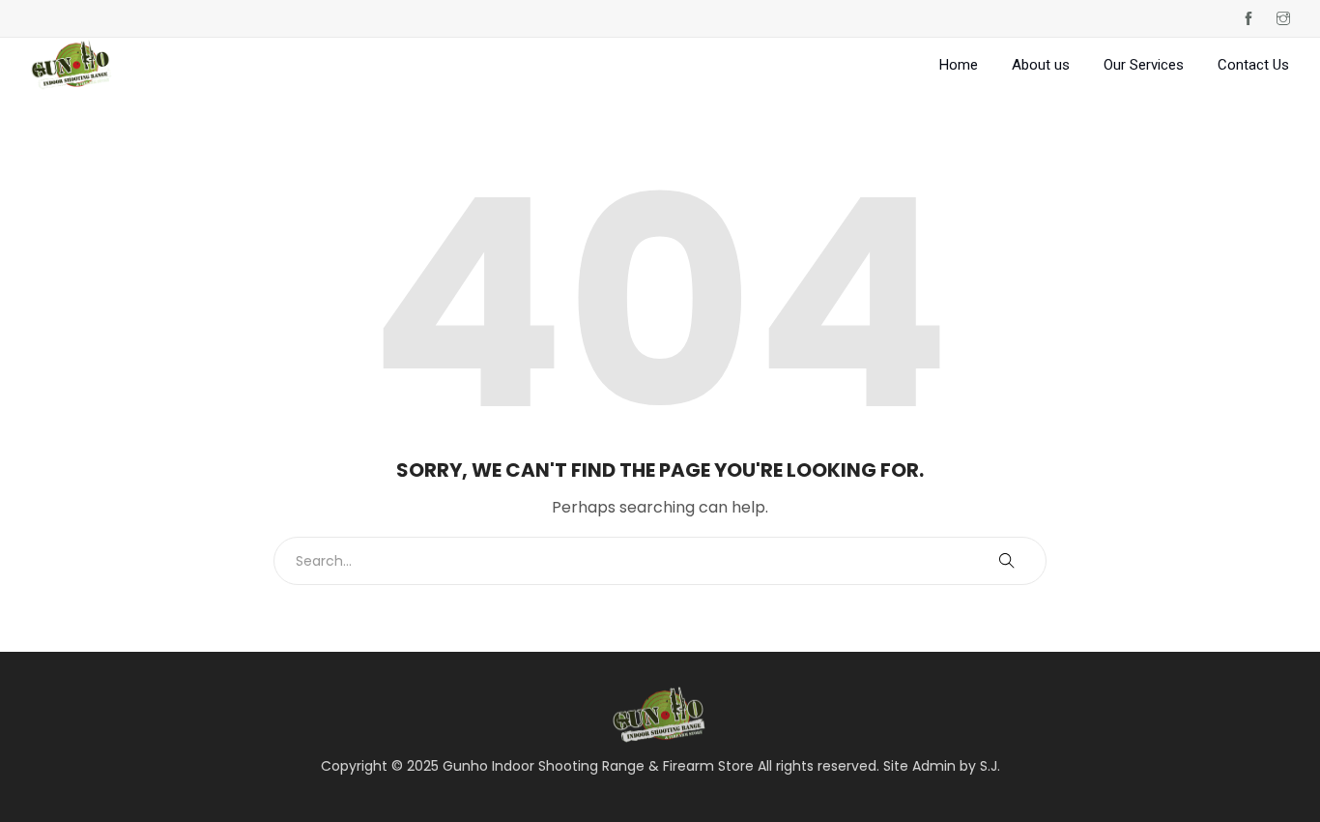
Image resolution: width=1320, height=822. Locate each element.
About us (1041, 64)
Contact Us (1253, 64)
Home (958, 64)
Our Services (1144, 64)
